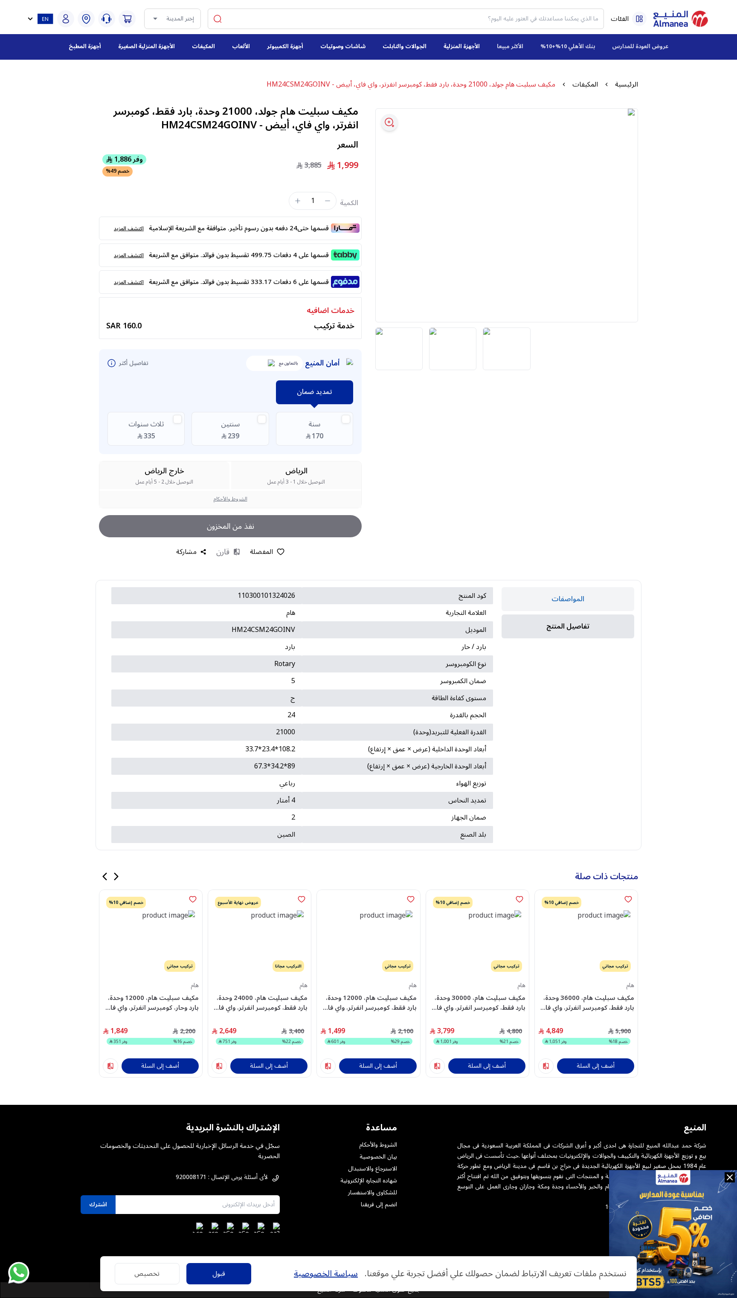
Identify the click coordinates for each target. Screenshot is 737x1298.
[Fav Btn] (628, 899)
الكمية (349, 203)
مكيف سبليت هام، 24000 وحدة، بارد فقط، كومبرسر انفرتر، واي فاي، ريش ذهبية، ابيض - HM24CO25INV (260, 1002)
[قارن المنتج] (546, 1066)
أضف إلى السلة (596, 1066)
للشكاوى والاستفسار (372, 1192)
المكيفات (585, 84)
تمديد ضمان (314, 392)
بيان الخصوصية (378, 1157)
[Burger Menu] (639, 19)
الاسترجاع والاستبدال (372, 1169)
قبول (218, 1273)
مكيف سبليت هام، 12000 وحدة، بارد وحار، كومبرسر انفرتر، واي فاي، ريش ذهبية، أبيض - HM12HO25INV (151, 1002)
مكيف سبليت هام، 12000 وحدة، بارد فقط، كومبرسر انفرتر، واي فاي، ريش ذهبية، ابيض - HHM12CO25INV (368, 1002)
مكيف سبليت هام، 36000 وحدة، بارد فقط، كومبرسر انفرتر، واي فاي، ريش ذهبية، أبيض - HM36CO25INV (586, 1002)
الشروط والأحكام (230, 499)
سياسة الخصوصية (326, 1273)
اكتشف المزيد (129, 228)
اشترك (98, 1204)
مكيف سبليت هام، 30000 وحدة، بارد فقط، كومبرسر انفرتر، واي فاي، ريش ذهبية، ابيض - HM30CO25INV (477, 1002)
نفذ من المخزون (230, 526)
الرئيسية (626, 84)
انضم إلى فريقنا (379, 1204)
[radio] (314, 429)
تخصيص (147, 1273)
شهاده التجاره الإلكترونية (368, 1180)
